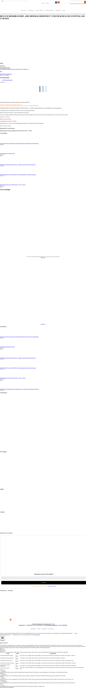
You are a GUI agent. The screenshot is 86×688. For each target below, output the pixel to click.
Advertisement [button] (3, 680)
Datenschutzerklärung (52, 586)
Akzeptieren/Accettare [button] (16, 634)
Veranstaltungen (49, 10)
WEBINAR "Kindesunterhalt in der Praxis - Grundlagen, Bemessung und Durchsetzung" (18, 164)
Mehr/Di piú (37, 634)
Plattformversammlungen (7, 80)
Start (64, 10)
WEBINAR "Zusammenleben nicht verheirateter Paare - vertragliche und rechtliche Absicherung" (19, 389)
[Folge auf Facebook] (56, 2)
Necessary (4, 649)
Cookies (38, 628)
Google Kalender (10, 69)
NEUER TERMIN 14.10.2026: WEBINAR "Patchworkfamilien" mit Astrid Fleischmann (18, 174)
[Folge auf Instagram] (59, 2)
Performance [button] (2, 673)
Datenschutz (33, 628)
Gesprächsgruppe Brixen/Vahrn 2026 (7, 153)
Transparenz (44, 628)
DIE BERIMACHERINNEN (6, 74)
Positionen (30, 10)
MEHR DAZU (43, 257)
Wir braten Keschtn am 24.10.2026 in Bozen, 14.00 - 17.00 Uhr (12, 184)
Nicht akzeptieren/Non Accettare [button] (28, 634)
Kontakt (58, 10)
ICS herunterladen (3, 69)
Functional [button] (2, 669)
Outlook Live (26, 69)
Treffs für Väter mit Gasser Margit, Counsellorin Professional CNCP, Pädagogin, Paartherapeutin (19, 143)
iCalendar (16, 69)
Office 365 (21, 69)
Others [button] (1, 683)
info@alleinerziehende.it (52, 625)
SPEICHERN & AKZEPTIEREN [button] (7, 687)
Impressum (50, 628)
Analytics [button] (2, 676)
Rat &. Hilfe (39, 10)
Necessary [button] (2, 648)
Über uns (23, 10)
